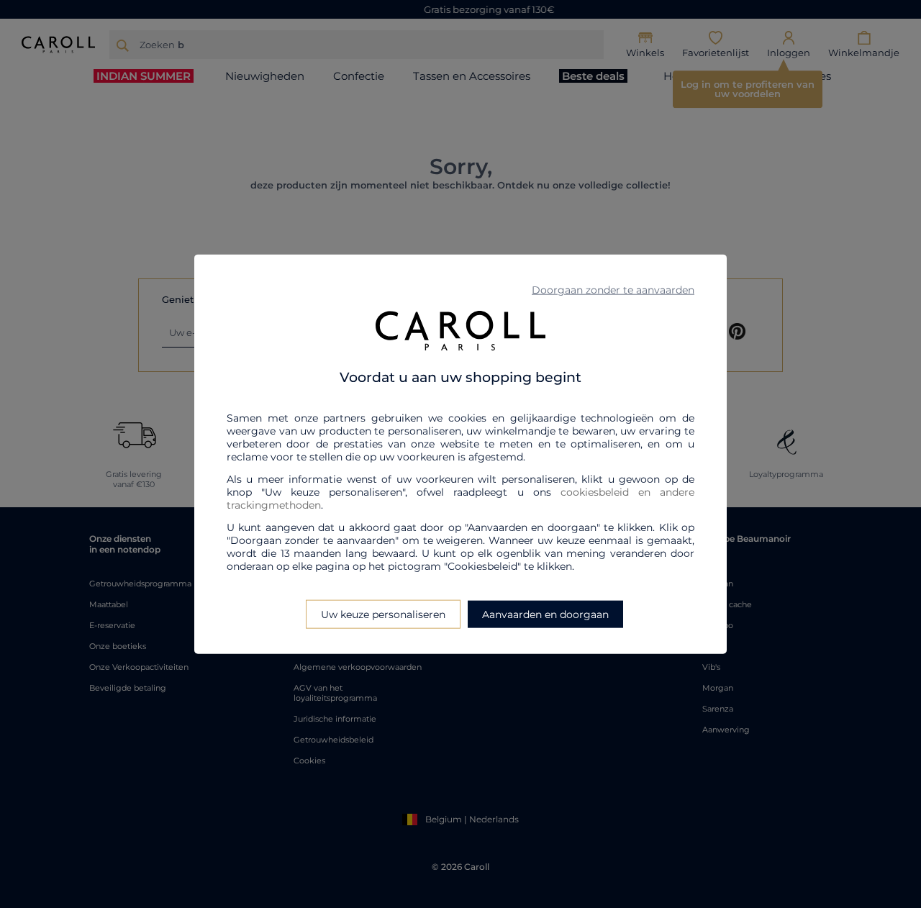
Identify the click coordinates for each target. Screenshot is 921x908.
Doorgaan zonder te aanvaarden (613, 289)
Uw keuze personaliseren (383, 613)
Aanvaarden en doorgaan (545, 613)
